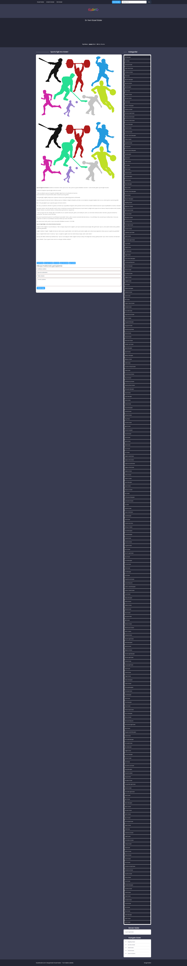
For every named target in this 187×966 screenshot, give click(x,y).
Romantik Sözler (128, 743)
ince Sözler (127, 448)
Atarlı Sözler (127, 169)
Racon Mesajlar (128, 713)
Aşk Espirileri (128, 146)
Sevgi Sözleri (128, 776)
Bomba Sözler (128, 213)
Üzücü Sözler (128, 877)
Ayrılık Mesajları (128, 176)
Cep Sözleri (127, 243)
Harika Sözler (128, 404)
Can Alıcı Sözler (128, 221)
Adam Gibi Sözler (129, 68)
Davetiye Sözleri (128, 273)
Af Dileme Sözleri (129, 72)
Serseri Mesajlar (129, 754)
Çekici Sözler (128, 236)
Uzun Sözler (127, 881)
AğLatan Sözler (128, 94)
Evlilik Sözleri (128, 363)
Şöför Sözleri (128, 814)
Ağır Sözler (127, 90)
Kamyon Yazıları (128, 527)
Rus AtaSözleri (128, 747)
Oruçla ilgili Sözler (129, 665)
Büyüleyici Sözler (129, 217)
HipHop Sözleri (128, 415)
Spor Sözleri (128, 817)
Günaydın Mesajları (129, 389)
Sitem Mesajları (128, 802)
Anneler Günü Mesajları (130, 135)
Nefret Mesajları (128, 642)
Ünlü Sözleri (127, 862)
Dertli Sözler (127, 295)
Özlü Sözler (127, 698)
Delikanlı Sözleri (128, 292)
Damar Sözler (128, 269)
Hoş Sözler (127, 418)
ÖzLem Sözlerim (131, 953)
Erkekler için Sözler (129, 344)
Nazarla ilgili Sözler (129, 638)
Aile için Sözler (128, 98)
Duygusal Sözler (128, 325)
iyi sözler (127, 504)
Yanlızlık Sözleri (128, 899)
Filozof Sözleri (128, 377)
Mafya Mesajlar (128, 597)
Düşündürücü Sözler (129, 314)
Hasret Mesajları (129, 407)
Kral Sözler (127, 575)
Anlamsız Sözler (128, 131)
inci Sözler (127, 452)
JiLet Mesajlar (128, 515)
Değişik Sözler (128, 281)
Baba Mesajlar (128, 184)
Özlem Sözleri (128, 683)
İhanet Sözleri (128, 433)
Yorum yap (41, 288)
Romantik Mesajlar (129, 739)
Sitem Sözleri (128, 806)
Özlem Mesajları (129, 679)
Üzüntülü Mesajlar (129, 885)
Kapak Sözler (128, 538)
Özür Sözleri (127, 706)
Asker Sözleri (128, 161)
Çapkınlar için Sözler (129, 232)
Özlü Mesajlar (128, 694)
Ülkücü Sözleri (128, 855)
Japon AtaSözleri (129, 512)
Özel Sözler (127, 668)
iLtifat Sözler (127, 445)
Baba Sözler (128, 187)
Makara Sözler (128, 605)
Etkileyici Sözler (128, 359)
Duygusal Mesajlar (129, 322)
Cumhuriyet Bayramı (130, 262)
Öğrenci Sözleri (128, 650)
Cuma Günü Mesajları (130, 258)
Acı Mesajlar (128, 57)
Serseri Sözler (128, 758)
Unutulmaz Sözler (129, 870)
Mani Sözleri (128, 612)
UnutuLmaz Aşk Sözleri (130, 866)
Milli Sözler (127, 620)
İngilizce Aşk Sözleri (129, 456)
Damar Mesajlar (129, 266)
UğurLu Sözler (128, 851)
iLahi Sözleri (127, 437)
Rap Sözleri (127, 728)
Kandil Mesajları (128, 530)
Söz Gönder (116, 2)
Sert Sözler (127, 761)
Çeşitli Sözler (128, 247)
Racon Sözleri (128, 717)
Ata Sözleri (127, 165)
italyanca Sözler (128, 489)
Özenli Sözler (128, 672)
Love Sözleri (127, 594)
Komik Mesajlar (128, 560)
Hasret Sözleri (128, 411)
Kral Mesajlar (128, 571)
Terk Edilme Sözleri (129, 840)
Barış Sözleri (128, 195)
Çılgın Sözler (128, 254)
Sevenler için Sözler (129, 765)
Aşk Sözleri (127, 157)
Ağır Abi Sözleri (128, 83)
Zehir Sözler (127, 922)
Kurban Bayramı (129, 583)
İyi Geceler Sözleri (129, 501)
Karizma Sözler (128, 542)
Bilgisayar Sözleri (129, 206)
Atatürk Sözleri (128, 172)
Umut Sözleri (128, 858)
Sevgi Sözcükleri (129, 773)
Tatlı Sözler (127, 829)
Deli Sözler (127, 284)
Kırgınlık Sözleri (128, 545)
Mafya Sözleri (128, 601)
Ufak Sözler (127, 847)
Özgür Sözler (128, 676)
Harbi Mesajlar (128, 396)
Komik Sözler (128, 564)
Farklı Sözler (127, 370)
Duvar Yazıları (128, 318)
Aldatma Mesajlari (129, 105)
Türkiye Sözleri (128, 844)
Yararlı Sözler (128, 903)
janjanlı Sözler (128, 508)
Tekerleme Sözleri (129, 832)
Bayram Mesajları (129, 199)
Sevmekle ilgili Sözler (130, 791)
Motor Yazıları (128, 631)
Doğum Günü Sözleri (129, 303)
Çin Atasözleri (128, 251)
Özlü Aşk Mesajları (129, 687)
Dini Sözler (59, 2)
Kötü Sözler (127, 568)
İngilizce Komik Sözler (130, 463)
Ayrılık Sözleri (128, 180)
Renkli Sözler (128, 735)
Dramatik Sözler (128, 310)
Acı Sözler (127, 61)
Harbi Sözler (128, 400)
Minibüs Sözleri (128, 624)
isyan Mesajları (128, 482)
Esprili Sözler (128, 351)
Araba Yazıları (128, 139)
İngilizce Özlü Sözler (129, 467)
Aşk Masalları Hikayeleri (130, 150)
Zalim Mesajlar (128, 914)
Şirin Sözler (127, 799)
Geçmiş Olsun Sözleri (130, 385)
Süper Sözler (128, 825)
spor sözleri (72, 263)
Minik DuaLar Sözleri (129, 627)
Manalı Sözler (128, 609)
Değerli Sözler (128, 277)
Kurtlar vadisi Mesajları (130, 586)
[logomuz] (93, 10)
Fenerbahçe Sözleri (129, 374)
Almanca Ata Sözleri (129, 116)
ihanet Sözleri (131, 950)
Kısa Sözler (127, 556)
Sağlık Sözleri (128, 750)
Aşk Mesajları (128, 154)
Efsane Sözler (128, 333)
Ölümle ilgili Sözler (129, 657)
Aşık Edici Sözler (128, 143)
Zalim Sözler (128, 918)
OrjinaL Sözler (128, 661)
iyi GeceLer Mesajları (130, 497)
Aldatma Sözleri (128, 109)
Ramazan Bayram (129, 720)
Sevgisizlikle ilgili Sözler (130, 784)
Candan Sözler (128, 228)
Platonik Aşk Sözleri (129, 709)
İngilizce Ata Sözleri (129, 459)
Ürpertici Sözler (128, 873)
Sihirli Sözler (127, 795)
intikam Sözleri (128, 478)
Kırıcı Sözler (127, 549)
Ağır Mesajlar (128, 87)
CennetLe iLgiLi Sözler (130, 240)
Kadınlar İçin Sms (129, 523)
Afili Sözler (127, 75)
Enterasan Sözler (129, 340)
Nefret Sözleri (128, 646)
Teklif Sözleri (128, 836)
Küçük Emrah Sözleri (129, 579)
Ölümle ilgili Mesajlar (130, 653)
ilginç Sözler (128, 441)
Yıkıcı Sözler (127, 911)
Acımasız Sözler (128, 64)
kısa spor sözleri (48, 263)
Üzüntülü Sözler (128, 888)
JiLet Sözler (127, 519)
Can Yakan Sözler (129, 225)
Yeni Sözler (127, 907)
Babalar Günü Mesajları (130, 191)
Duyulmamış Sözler (129, 329)
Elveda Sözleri (128, 336)
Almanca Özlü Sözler (130, 120)
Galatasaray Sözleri (129, 381)
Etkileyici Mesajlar (129, 355)
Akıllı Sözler (127, 102)
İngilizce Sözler (128, 471)
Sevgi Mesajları (128, 769)
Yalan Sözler (128, 896)
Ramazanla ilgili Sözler (130, 724)
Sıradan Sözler (128, 810)
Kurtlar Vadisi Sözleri (129, 590)
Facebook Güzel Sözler (130, 366)
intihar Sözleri (128, 474)
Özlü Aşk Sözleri (128, 691)
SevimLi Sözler (128, 788)
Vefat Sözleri (128, 892)
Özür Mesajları (128, 702)
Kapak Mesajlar (128, 534)
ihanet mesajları (129, 430)
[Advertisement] (93, 32)
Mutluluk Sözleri (128, 635)
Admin (90, 44)
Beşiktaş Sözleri (128, 202)
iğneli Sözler (128, 426)
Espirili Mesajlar (128, 348)
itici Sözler (127, 493)
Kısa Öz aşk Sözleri (129, 553)
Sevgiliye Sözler (128, 780)
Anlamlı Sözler (50, 2)
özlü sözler (56, 263)
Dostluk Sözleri (128, 307)
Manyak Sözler (128, 616)
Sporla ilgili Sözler (129, 932)
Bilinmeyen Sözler (129, 210)
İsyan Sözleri (128, 486)
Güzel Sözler (40, 2)
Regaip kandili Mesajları (130, 732)
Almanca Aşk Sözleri (129, 113)
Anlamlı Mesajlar (129, 124)
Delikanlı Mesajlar (129, 288)
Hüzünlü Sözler (128, 422)
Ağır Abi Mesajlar (129, 79)
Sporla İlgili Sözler (129, 821)
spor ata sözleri (64, 263)
